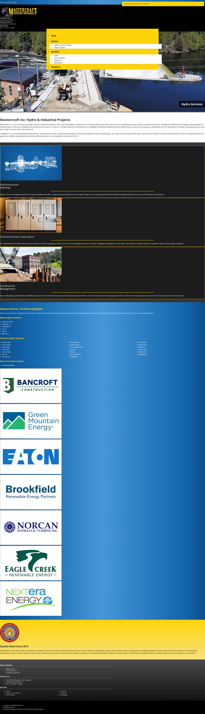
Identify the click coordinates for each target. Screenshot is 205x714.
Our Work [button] (55, 51)
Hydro (56, 55)
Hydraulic (57, 60)
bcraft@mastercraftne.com (8, 24)
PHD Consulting (27, 709)
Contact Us (55, 67)
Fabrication (58, 63)
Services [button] (54, 41)
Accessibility (63, 695)
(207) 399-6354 (144, 4)
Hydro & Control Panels (63, 45)
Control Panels (59, 58)
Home (53, 35)
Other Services (59, 47)
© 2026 (12, 705)
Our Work (63, 691)
